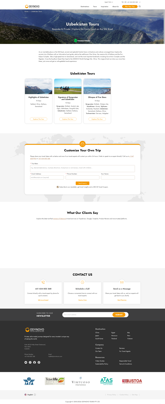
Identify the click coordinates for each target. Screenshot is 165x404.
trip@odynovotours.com (55, 356)
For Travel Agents (124, 351)
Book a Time (83, 300)
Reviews (122, 348)
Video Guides (99, 361)
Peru (128, 335)
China (97, 332)
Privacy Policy (111, 395)
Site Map (135, 395)
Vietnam (130, 338)
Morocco (114, 335)
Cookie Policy (124, 395)
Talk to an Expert (43, 300)
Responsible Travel (125, 361)
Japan (97, 335)
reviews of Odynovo (59, 219)
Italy (128, 332)
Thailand (114, 338)
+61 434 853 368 (44, 158)
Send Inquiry (82, 183)
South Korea (99, 338)
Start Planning (121, 300)
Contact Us (98, 348)
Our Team (98, 351)
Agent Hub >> (109, 2)
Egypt (113, 332)
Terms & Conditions (125, 364)
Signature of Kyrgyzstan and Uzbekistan (68, 98)
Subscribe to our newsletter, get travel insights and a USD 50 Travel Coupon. (83, 187)
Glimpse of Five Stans (97, 97)
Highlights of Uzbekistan (38, 97)
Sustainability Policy (101, 364)
